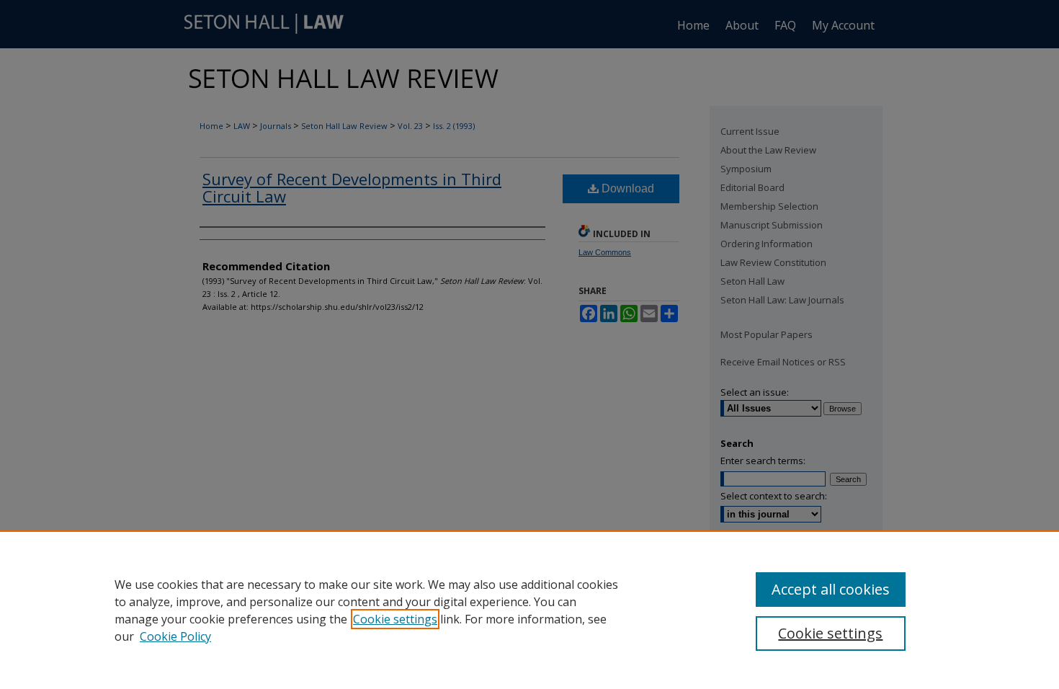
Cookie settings (395, 619)
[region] (529, 609)
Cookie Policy (175, 636)
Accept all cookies (831, 589)
